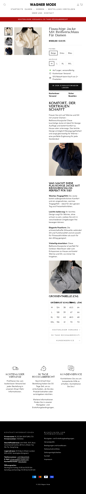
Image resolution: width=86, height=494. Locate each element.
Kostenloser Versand (65, 330)
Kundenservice (65, 340)
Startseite (17, 9)
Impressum (48, 459)
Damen (29, 9)
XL (63, 63)
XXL (70, 63)
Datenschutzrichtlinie (52, 449)
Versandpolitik (49, 442)
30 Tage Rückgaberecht (65, 335)
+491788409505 (23, 457)
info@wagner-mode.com (19, 459)
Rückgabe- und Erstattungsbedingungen (59, 438)
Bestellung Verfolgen (61, 9)
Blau (70, 53)
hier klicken (22, 461)
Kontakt (49, 13)
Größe (53, 59)
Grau (62, 53)
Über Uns (37, 13)
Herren (40, 9)
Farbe (52, 49)
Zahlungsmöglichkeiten (52, 452)
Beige (53, 53)
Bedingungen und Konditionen (55, 445)
